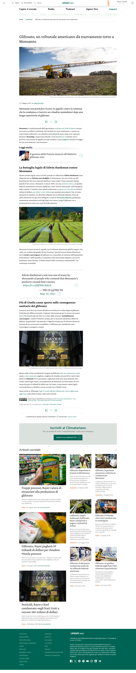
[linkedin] (95, 661)
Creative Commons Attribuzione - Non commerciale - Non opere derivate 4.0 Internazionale (52, 399)
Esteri (23, 508)
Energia (43, 14)
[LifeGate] (68, 3)
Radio (51, 9)
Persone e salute (111, 14)
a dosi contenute (30, 376)
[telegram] (100, 661)
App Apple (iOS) (24, 640)
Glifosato (46, 404)
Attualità (23, 634)
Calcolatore (24, 659)
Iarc (21, 316)
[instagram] (91, 661)
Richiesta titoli (25, 652)
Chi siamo (48, 640)
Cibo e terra (96, 14)
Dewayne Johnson (64, 198)
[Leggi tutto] (115, 450)
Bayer (59, 404)
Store (17, 3)
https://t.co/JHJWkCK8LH (37, 285)
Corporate (23, 655)
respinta (65, 139)
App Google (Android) (27, 643)
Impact (113, 9)
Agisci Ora (92, 9)
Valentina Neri (39, 103)
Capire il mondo (28, 9)
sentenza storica (68, 184)
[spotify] (83, 661)
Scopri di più (72, 417)
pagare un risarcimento (67, 189)
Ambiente (22, 14)
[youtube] (87, 661)
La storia (48, 643)
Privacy (47, 649)
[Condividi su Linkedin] (56, 122)
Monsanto (53, 404)
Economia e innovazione (59, 14)
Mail (46, 646)
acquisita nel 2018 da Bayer (65, 128)
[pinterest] (79, 661)
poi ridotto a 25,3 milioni (42, 192)
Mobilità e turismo (80, 14)
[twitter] (75, 661)
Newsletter (28, 3)
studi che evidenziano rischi (69, 373)
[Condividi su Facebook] (46, 122)
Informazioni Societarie (54, 652)
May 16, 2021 (48, 293)
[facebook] (71, 661)
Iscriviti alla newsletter (66, 437)
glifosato (61, 137)
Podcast (70, 9)
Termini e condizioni (52, 655)
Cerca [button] (39, 3)
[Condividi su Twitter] (51, 122)
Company (48, 634)
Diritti (33, 14)
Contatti (48, 637)
